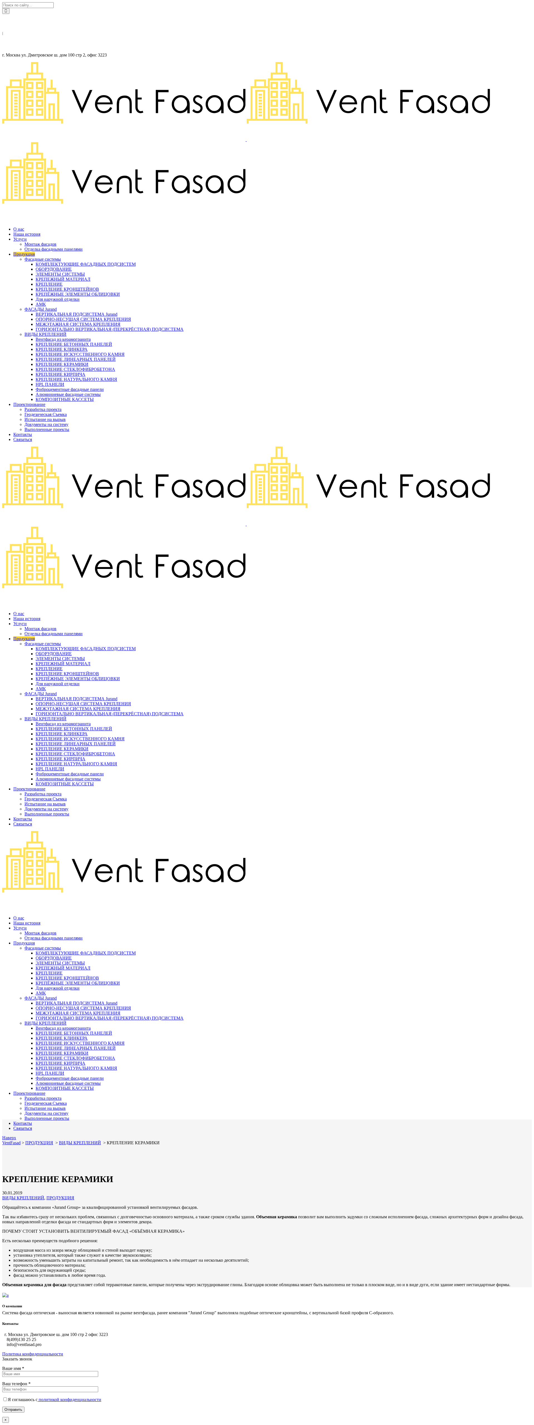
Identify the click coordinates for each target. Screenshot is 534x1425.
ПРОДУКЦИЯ (39, 1142)
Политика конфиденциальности (32, 1354)
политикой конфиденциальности (69, 1399)
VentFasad (11, 1142)
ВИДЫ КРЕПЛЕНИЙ (80, 1142)
